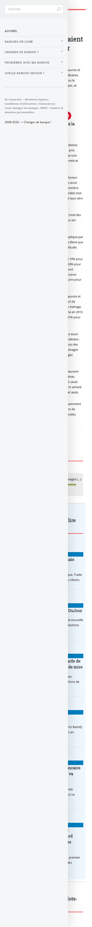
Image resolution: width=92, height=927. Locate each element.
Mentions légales (36, 99)
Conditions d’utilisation (20, 103)
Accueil (11, 31)
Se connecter (13, 99)
